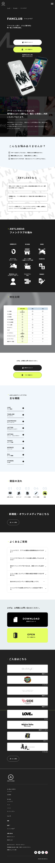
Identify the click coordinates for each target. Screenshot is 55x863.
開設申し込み (10, 840)
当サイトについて (11, 844)
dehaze (52, 3)
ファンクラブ (10, 801)
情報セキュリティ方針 (11, 849)
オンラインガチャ (11, 811)
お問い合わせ (10, 833)
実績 (8, 820)
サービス (15, 8)
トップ (8, 8)
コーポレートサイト (11, 789)
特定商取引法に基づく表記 (12, 847)
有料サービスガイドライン (25, 847)
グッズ (8, 804)
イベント (9, 808)
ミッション (9, 791)
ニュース (9, 816)
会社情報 (9, 794)
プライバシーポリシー (20, 844)
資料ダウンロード (11, 836)
